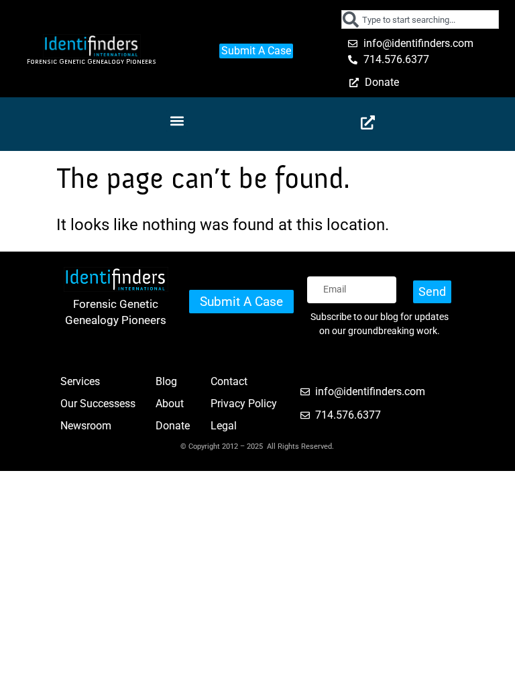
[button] (177, 121)
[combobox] (419, 19)
